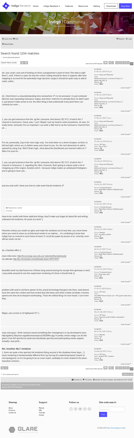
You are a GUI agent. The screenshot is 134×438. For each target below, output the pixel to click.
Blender (102, 232)
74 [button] (121, 63)
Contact (41, 415)
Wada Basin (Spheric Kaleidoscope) (111, 189)
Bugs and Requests (106, 75)
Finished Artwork (105, 188)
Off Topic (103, 144)
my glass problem (105, 234)
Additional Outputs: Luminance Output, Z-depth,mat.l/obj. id (108, 79)
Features (69, 6)
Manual (41, 408)
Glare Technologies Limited (116, 428)
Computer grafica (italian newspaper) (111, 317)
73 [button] (117, 63)
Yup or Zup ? (103, 146)
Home (35, 6)
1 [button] (112, 63)
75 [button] (124, 63)
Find (103, 414)
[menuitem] (36, 5)
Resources (83, 6)
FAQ (40, 410)
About (11, 408)
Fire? (100, 336)
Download (111, 6)
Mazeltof (19, 387)
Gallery (96, 6)
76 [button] (128, 63)
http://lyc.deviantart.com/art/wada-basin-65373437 (36, 259)
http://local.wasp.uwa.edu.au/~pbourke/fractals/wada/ (41, 256)
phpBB (13, 385)
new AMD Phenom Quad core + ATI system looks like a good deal (113, 297)
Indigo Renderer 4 (52, 6)
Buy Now (125, 6)
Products (12, 410)
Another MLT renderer (106, 356)
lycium (98, 69)
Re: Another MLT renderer (16, 349)
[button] (105, 62)
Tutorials (42, 412)
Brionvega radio (104, 274)
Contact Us (12, 412)
